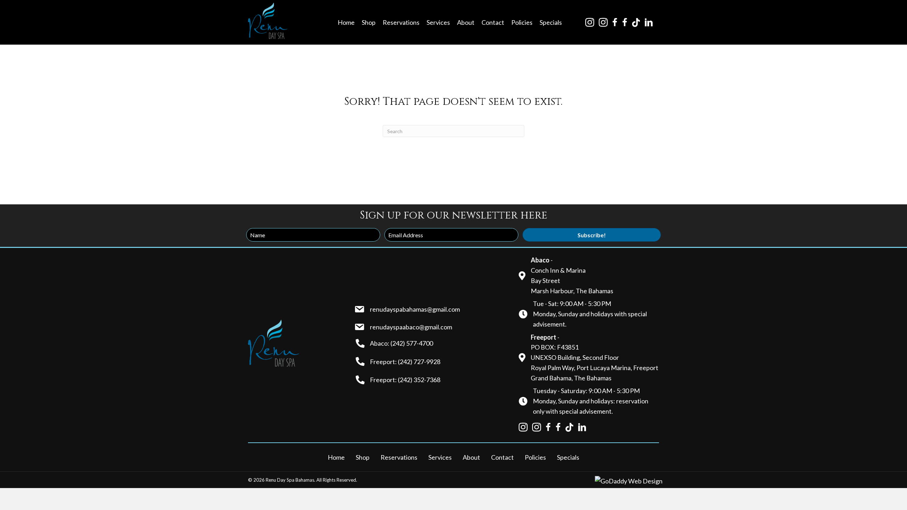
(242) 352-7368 (419, 380)
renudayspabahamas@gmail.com (415, 309)
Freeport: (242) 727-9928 (405, 362)
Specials (568, 457)
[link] (346, 22)
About (471, 457)
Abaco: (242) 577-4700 (401, 343)
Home (336, 457)
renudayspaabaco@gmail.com (411, 327)
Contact (502, 457)
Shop (363, 457)
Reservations (399, 457)
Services (440, 457)
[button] (592, 235)
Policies (535, 457)
